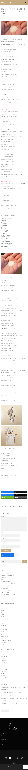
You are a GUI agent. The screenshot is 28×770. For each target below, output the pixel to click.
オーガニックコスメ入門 (6, 588)
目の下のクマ (4, 631)
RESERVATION (4, 739)
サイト (2, 544)
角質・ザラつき (4, 619)
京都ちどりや (4, 660)
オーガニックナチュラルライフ (8, 594)
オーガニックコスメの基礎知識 (8, 583)
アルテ (2, 654)
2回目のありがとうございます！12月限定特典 (11, 703)
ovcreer (16, 15)
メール (3, 538)
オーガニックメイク (5, 592)
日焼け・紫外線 (4, 636)
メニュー (25, 2)
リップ (2, 638)
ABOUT (2, 735)
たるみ (2, 634)
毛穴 (2, 612)
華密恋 (2, 468)
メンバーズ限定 (4, 573)
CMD (2, 664)
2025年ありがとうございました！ (8, 695)
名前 (3, 532)
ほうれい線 (3, 625)
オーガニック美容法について (7, 586)
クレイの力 (3, 328)
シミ (2, 621)
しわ (2, 623)
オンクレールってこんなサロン (8, 575)
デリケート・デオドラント (7, 640)
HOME (2, 733)
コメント (4, 516)
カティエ (3, 658)
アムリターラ (4, 656)
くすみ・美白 (4, 629)
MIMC (2, 673)
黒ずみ (2, 616)
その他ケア (3, 645)
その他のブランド (22, 506)
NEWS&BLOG (4, 742)
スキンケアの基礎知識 (6, 581)
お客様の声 (3, 577)
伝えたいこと (4, 596)
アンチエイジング (5, 627)
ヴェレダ (3, 675)
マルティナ (3, 671)
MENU (2, 737)
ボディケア (3, 642)
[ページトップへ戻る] (14, 763)
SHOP (2, 744)
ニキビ (2, 614)
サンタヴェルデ (4, 662)
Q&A (2, 579)
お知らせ (3, 570)
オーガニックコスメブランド (13, 506)
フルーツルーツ (4, 651)
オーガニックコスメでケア (7, 590)
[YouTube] (10, 758)
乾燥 (2, 608)
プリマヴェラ (4, 669)
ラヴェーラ (3, 677)
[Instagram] (6, 758)
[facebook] (14, 758)
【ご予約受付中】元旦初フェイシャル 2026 (11, 692)
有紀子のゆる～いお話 (6, 599)
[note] (22, 758)
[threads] (18, 758)
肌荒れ (2, 610)
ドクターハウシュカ (5, 667)
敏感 (2, 606)
